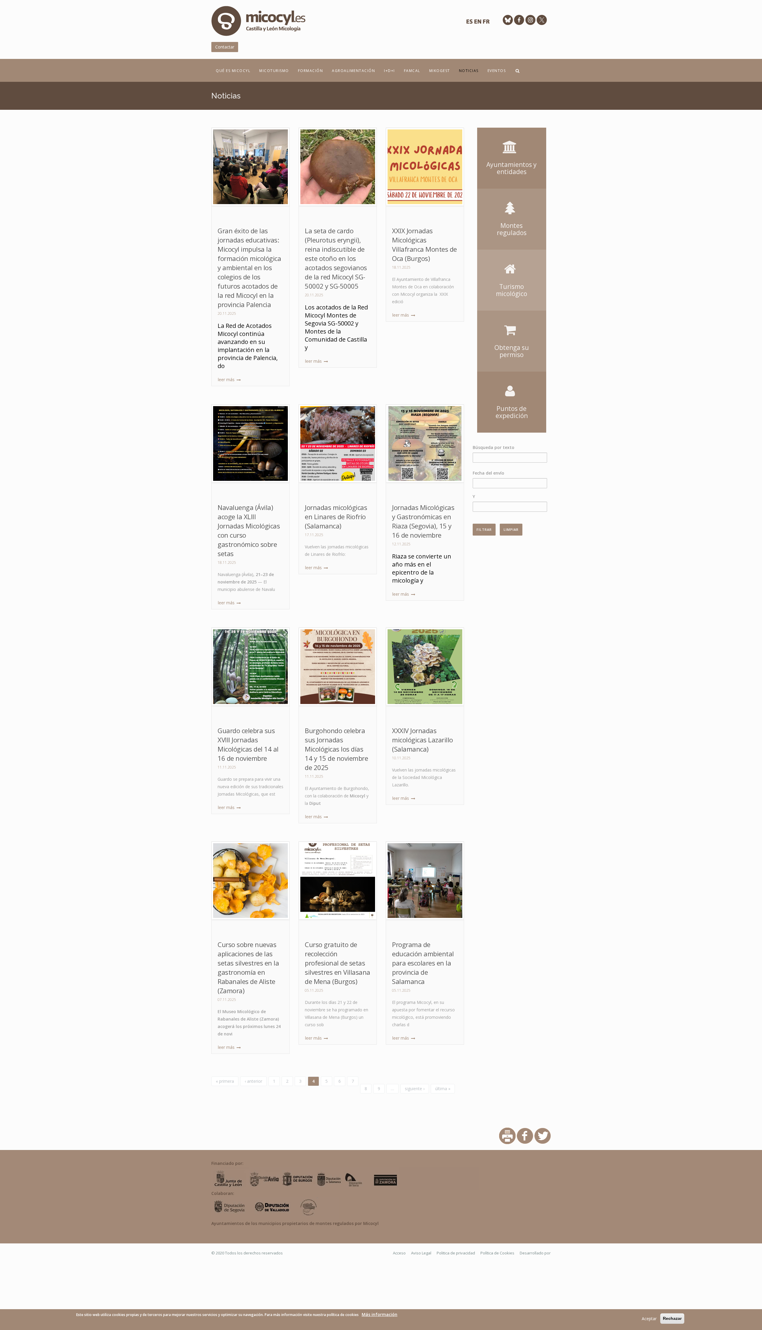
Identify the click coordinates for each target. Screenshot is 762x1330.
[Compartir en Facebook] (525, 1135)
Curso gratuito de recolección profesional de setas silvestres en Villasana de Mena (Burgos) (337, 963)
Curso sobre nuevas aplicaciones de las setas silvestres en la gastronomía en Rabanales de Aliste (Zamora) (248, 967)
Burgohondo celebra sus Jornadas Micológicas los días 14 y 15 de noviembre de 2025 (336, 749)
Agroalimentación (353, 70)
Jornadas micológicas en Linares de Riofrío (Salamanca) (336, 516)
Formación (310, 70)
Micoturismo (274, 70)
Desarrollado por (535, 1253)
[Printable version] (507, 1135)
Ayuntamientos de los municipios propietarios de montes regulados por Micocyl (295, 1223)
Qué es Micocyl (233, 70)
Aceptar (649, 1318)
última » (442, 1088)
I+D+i (389, 70)
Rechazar (672, 1318)
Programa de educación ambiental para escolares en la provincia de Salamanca (423, 963)
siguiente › (414, 1088)
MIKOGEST (439, 70)
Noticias (469, 70)
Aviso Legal (421, 1253)
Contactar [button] (224, 47)
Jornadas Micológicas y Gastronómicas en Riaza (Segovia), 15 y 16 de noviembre (423, 521)
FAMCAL (412, 70)
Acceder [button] (512, 136)
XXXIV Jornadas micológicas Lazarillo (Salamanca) (422, 739)
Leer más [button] (227, 379)
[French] (486, 23)
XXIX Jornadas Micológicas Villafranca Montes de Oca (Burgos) (424, 244)
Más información (379, 1314)
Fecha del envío (488, 473)
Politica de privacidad (456, 1253)
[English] (477, 23)
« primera (225, 1081)
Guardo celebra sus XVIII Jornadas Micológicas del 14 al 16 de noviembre (248, 744)
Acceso (399, 1253)
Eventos (497, 70)
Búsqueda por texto (493, 447)
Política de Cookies (497, 1253)
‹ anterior (253, 1081)
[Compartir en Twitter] (542, 1135)
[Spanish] (469, 23)
